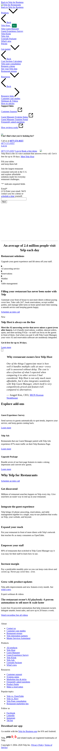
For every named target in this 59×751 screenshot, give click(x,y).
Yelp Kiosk (11, 657)
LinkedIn (11, 715)
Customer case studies (16, 631)
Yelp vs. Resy (13, 699)
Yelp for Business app (27, 731)
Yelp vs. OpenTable (15, 696)
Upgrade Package (14, 662)
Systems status (13, 677)
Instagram (11, 718)
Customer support (14, 674)
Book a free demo (9, 148)
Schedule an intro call (10, 312)
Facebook (11, 713)
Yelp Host (11, 650)
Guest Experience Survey (18, 655)
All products (12, 647)
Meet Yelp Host (27, 156)
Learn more (6, 347)
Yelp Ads (11, 660)
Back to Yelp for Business (12, 2)
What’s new (12, 665)
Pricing (4, 43)
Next (4, 202)
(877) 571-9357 (16, 141)
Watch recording (8, 615)
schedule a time (7, 196)
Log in (4, 146)
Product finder (13, 684)
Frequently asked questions (18, 682)
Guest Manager (13, 652)
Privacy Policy (37, 745)
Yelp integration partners (17, 636)
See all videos (21, 615)
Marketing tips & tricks (16, 679)
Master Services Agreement (18, 638)
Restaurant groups (14, 633)
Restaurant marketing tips (18, 703)
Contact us (11, 628)
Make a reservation (15, 687)
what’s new (6, 589)
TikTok (10, 720)
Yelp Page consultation (16, 701)
